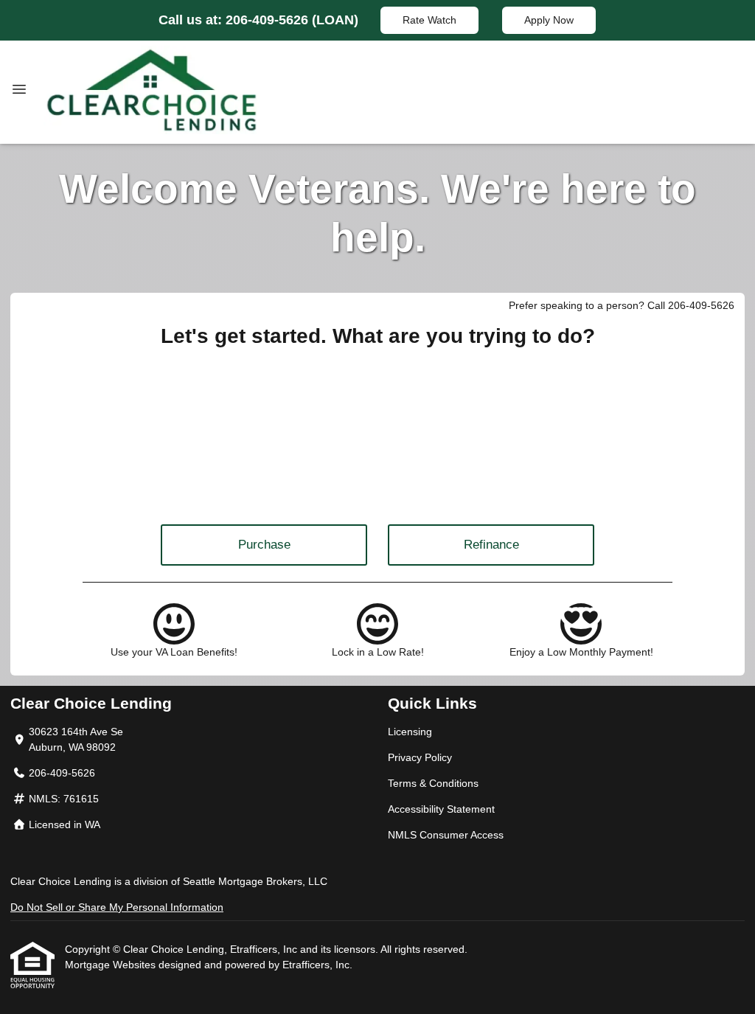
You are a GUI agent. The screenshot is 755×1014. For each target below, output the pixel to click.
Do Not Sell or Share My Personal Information (116, 907)
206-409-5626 (269, 20)
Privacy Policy (420, 757)
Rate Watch (429, 20)
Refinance (491, 545)
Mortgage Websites (112, 964)
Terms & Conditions (433, 783)
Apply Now (549, 20)
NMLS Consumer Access (446, 835)
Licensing (410, 731)
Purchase (264, 545)
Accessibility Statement (441, 809)
